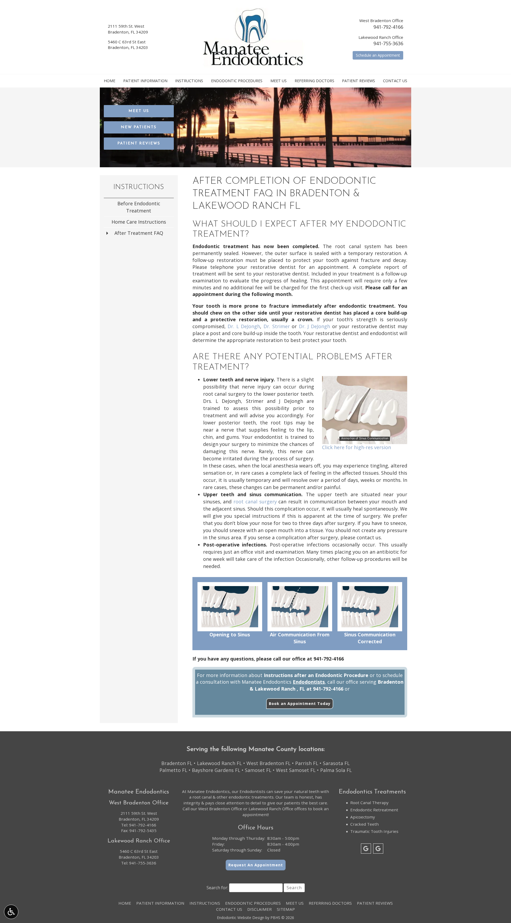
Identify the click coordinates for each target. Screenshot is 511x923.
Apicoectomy (362, 817)
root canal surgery (255, 501)
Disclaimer (259, 909)
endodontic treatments (251, 797)
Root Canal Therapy (369, 802)
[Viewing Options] (11, 912)
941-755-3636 (388, 43)
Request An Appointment (255, 864)
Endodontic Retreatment (374, 809)
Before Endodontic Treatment (138, 207)
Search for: (217, 888)
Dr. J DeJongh (314, 326)
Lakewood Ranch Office (271, 808)
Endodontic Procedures (236, 81)
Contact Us (395, 81)
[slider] (364, 440)
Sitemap (286, 909)
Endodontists (309, 682)
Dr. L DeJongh (244, 326)
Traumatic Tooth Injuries (374, 831)
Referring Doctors (314, 81)
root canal (202, 797)
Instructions (189, 81)
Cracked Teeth (364, 824)
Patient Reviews (358, 81)
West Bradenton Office (220, 808)
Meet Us (278, 81)
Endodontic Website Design (240, 917)
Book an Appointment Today (300, 703)
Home (109, 81)
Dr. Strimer (276, 326)
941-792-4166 (388, 27)
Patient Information (145, 81)
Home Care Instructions (139, 222)
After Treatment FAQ (138, 233)
